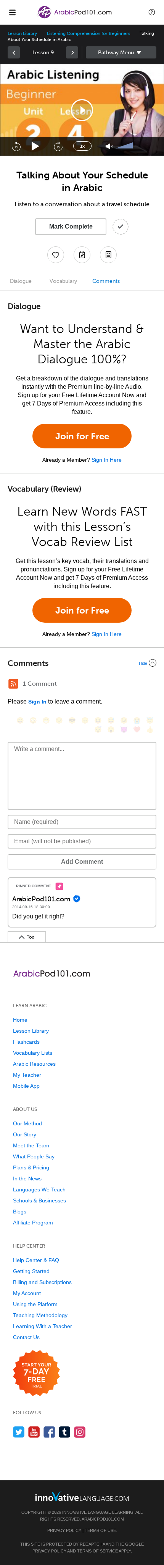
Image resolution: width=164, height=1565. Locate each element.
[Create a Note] (82, 254)
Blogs (19, 1211)
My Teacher (27, 1075)
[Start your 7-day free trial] (36, 1373)
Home (20, 1020)
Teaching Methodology (40, 1315)
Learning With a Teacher (42, 1326)
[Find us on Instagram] (80, 1432)
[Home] (75, 17)
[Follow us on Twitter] (19, 1432)
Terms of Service (97, 1551)
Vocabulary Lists (32, 1053)
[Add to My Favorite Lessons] (55, 254)
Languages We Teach (39, 1189)
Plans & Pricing (31, 1167)
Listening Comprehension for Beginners (88, 33)
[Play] (35, 146)
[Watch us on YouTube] (34, 1432)
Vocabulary (63, 281)
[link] (14, 52)
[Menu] (12, 12)
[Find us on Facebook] (49, 1432)
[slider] (125, 146)
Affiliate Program (33, 1223)
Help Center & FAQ (36, 1260)
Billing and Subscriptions (42, 1282)
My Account (27, 1293)
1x (82, 146)
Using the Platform (35, 1304)
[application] (82, 110)
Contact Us (26, 1337)
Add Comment (82, 861)
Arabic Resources (34, 1064)
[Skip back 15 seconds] (16, 146)
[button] (152, 12)
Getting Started (31, 1271)
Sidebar (121, 52)
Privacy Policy (64, 1530)
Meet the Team (31, 1145)
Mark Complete (71, 226)
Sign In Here (107, 460)
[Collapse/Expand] (82, 662)
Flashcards (26, 1042)
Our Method (27, 1123)
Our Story (24, 1134)
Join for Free (82, 436)
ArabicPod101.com (103, 1519)
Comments (106, 281)
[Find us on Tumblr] (65, 1432)
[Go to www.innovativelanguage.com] (82, 1496)
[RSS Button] (13, 683)
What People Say (34, 1156)
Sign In (37, 702)
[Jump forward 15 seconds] (58, 146)
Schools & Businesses (39, 1200)
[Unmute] (109, 146)
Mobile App (26, 1086)
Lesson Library (22, 33)
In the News (27, 1178)
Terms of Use (100, 1530)
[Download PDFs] (108, 254)
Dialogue (21, 281)
